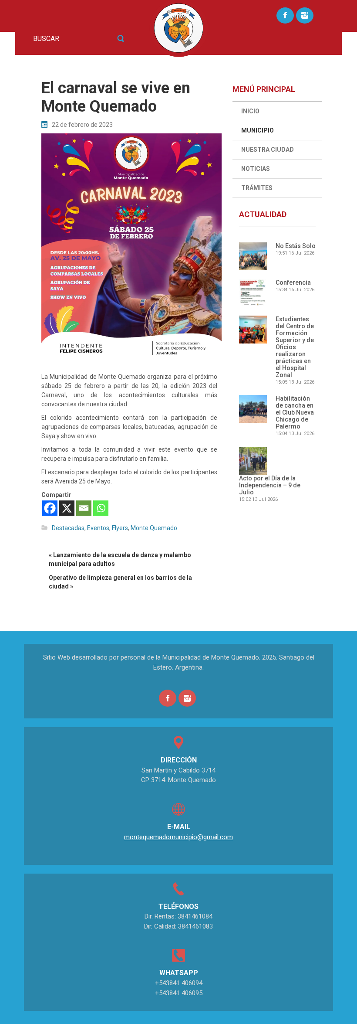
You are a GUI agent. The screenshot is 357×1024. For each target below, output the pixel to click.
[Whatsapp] (100, 508)
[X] (66, 508)
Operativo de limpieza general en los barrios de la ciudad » (120, 582)
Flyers (120, 527)
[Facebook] (49, 508)
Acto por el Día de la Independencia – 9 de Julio (269, 485)
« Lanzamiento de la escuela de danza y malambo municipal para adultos (120, 559)
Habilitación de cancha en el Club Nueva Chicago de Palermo (295, 412)
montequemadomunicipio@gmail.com (178, 837)
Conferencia (293, 282)
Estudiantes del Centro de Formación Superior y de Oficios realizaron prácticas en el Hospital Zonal (295, 347)
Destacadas (68, 527)
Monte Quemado (154, 527)
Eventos (98, 527)
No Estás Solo (296, 245)
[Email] (83, 508)
